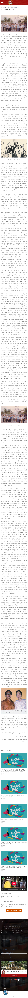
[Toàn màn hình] (25, 889)
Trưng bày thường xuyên (8, 949)
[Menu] (2, 2)
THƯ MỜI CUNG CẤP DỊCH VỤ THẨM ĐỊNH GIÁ (12, 820)
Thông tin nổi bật (14, 7)
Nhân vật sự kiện (5, 7)
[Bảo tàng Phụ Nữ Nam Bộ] (10, 2)
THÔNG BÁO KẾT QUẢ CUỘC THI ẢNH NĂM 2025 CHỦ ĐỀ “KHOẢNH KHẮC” (14, 843)
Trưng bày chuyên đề (7, 952)
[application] (14, 883)
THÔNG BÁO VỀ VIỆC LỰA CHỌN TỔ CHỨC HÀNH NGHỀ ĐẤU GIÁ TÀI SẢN (12, 796)
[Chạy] (3, 889)
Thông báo (4, 943)
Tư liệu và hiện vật (6, 957)
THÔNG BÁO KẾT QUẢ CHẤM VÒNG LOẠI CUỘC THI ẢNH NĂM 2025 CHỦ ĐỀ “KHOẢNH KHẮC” (13, 867)
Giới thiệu (4, 946)
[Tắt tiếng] (22, 889)
